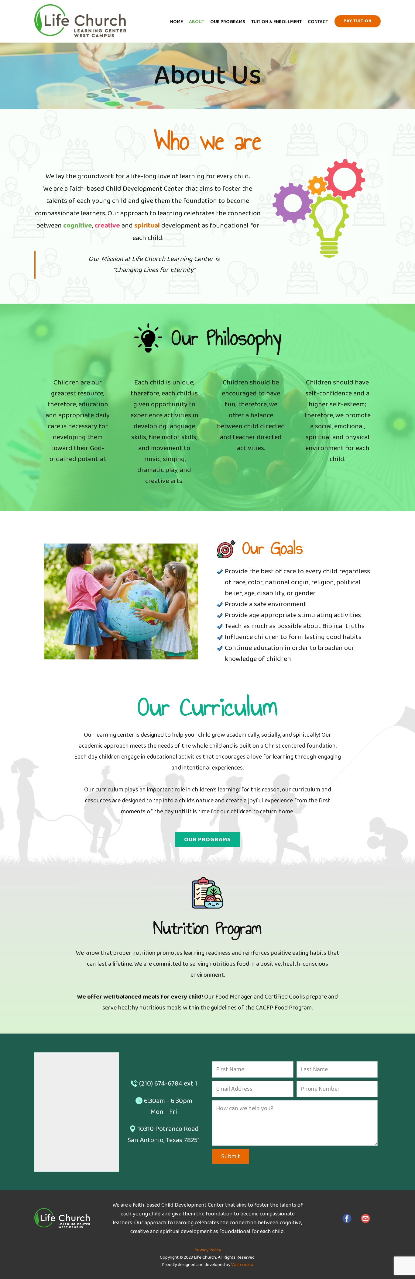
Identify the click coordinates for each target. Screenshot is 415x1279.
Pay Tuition (358, 21)
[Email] (365, 1218)
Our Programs (207, 839)
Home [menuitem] (176, 22)
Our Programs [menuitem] (227, 22)
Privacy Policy (207, 1250)
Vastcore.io (242, 1264)
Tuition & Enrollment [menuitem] (276, 22)
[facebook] (347, 1218)
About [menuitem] (196, 22)
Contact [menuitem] (318, 22)
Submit (230, 1156)
